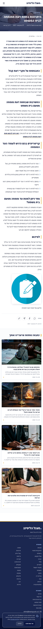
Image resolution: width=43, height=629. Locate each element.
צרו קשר (38, 597)
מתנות (19, 570)
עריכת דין (37, 13)
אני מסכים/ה (29, 624)
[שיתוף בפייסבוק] (29, 318)
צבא (40, 579)
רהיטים (39, 582)
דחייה (20, 624)
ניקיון (39, 573)
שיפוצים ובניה (37, 585)
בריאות (19, 556)
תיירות (19, 585)
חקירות (19, 559)
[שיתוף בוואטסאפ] (34, 318)
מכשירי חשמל (37, 568)
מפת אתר (38, 608)
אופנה (19, 548)
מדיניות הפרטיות (14, 619)
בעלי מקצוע (38, 556)
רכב (20, 582)
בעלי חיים (18, 553)
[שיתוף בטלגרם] (24, 318)
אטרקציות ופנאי (36, 551)
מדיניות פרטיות (37, 599)
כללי (40, 562)
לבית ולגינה (17, 562)
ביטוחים (39, 553)
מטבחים (18, 565)
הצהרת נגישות (37, 605)
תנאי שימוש (37, 602)
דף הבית (39, 36)
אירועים (18, 551)
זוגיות (39, 559)
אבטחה (39, 548)
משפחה (39, 570)
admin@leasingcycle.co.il (31, 612)
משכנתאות (17, 568)
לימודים (39, 565)
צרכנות (19, 579)
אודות (39, 594)
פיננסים (18, 576)
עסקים (19, 573)
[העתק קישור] (19, 318)
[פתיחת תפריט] (4, 3)
